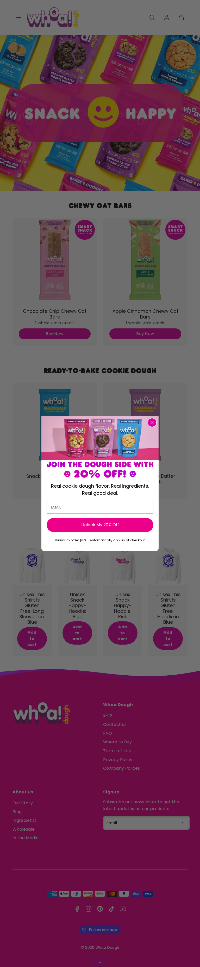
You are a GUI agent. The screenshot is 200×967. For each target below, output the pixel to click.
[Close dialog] (152, 422)
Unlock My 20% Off (100, 525)
